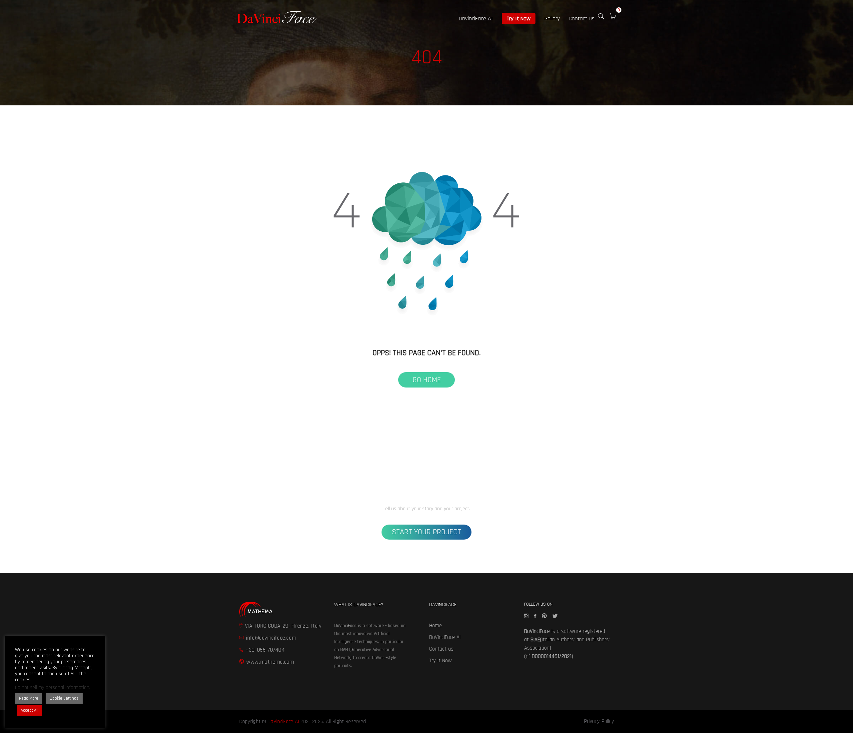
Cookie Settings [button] (64, 698)
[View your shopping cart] (612, 17)
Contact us (581, 18)
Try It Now (518, 18)
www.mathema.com (270, 662)
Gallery (552, 18)
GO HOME (427, 380)
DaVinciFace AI (476, 18)
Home (435, 625)
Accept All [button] (29, 710)
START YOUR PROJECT (426, 532)
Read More (28, 698)
